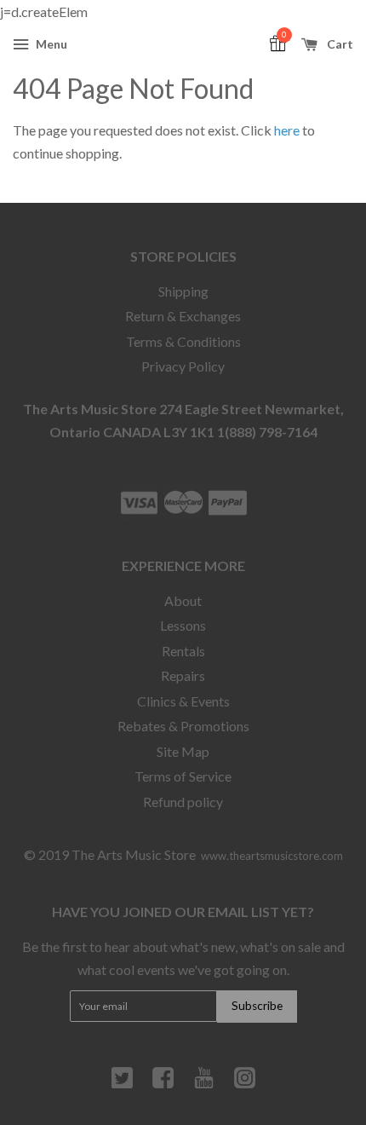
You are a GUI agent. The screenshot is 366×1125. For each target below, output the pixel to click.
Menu (50, 44)
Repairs (183, 675)
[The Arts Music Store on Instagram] (244, 1084)
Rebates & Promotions (183, 726)
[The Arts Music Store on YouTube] (203, 1084)
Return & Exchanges (183, 316)
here (287, 130)
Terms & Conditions (183, 341)
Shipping (183, 291)
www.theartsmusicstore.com (272, 855)
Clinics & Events (183, 701)
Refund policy (183, 801)
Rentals (183, 651)
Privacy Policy (183, 366)
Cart (338, 44)
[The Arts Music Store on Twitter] (122, 1084)
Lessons (183, 625)
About (183, 600)
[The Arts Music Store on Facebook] (163, 1084)
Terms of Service (183, 776)
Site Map (183, 751)
